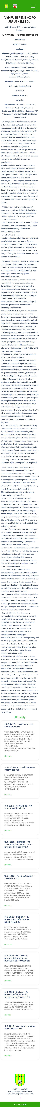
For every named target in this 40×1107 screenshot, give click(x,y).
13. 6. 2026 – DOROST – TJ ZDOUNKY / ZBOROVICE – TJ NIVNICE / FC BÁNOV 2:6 (18, 845)
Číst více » (8, 756)
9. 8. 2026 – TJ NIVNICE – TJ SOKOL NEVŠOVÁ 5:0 (18, 807)
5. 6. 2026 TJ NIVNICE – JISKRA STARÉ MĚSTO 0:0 (19, 1027)
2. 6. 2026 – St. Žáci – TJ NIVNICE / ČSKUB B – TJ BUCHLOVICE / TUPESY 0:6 (17, 995)
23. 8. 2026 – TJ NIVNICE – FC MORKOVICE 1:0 (18, 725)
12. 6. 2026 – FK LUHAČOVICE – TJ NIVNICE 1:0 (19, 877)
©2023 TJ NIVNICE (20, 1104)
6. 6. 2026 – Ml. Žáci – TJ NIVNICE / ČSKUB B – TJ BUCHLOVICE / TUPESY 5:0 (17, 958)
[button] (33, 6)
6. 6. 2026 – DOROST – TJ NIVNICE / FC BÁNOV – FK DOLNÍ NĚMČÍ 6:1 (16, 919)
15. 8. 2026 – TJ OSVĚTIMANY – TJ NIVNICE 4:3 (19, 768)
